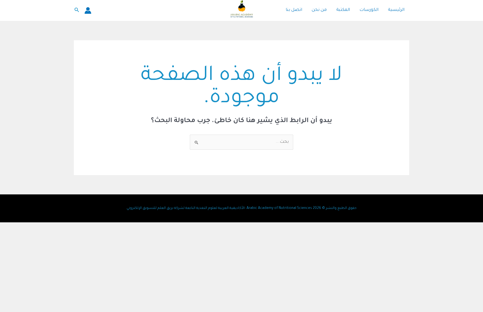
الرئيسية (396, 10)
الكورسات (368, 10)
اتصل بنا (294, 10)
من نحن (319, 10)
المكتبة (343, 10)
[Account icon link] (87, 10)
